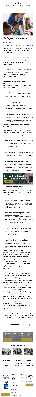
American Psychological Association (12, 215)
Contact (28, 5)
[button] (10, 5)
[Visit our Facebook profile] (18, 3)
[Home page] (18, 2)
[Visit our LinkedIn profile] (15, 3)
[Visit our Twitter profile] (20, 3)
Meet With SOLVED (27, 339)
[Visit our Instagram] (5, 375)
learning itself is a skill (17, 114)
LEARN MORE (8, 181)
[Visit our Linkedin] (4, 375)
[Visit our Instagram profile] (17, 3)
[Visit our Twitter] (9, 375)
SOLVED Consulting (15, 324)
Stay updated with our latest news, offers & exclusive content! (29, 377)
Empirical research (7, 273)
